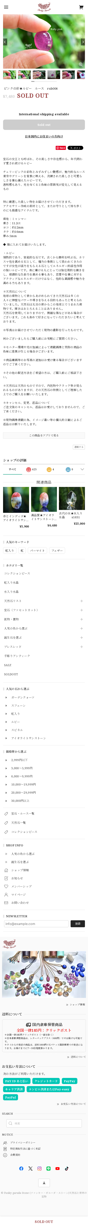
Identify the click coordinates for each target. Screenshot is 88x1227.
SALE (7, 665)
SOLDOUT (11, 674)
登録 (77, 923)
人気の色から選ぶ (16, 628)
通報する (78, 446)
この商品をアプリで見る (44, 435)
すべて (12, 469)
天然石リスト (13, 601)
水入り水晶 (11, 592)
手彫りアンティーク (17, 656)
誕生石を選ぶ (13, 637)
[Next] (83, 41)
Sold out (44, 125)
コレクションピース (17, 573)
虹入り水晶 (11, 582)
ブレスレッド (12, 647)
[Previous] (5, 41)
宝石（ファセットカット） (21, 610)
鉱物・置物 (11, 619)
